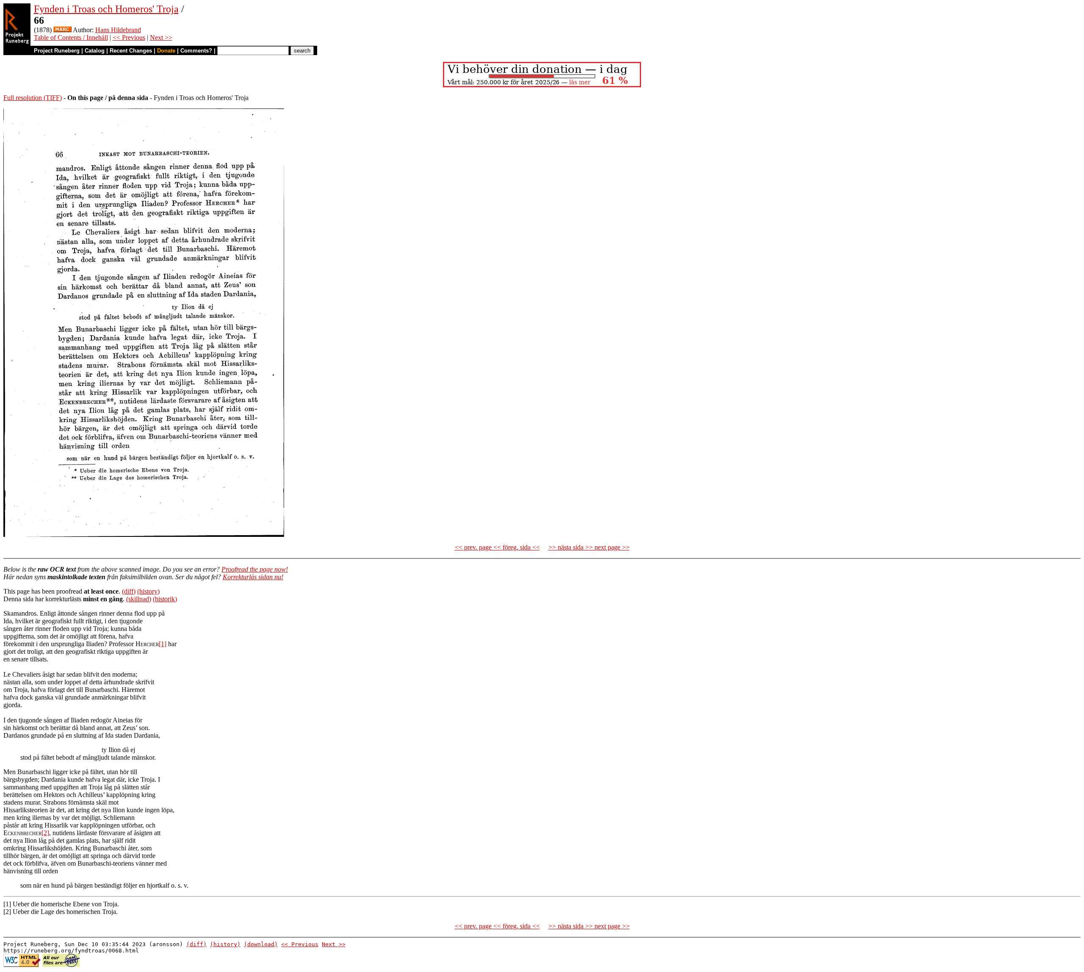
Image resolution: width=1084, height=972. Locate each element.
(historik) (165, 599)
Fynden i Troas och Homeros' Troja (106, 8)
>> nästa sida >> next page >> (589, 547)
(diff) (129, 591)
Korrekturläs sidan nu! (253, 576)
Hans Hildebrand (118, 29)
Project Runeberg (57, 50)
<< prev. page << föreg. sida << (497, 547)
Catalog (95, 50)
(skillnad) (138, 599)
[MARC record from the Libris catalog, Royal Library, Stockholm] (62, 29)
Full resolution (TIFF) (32, 97)
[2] (45, 832)
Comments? (196, 50)
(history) (148, 591)
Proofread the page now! (254, 569)
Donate (166, 50)
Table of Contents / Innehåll (71, 37)
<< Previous (129, 37)
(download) (261, 944)
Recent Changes (131, 50)
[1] (162, 643)
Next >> (161, 37)
